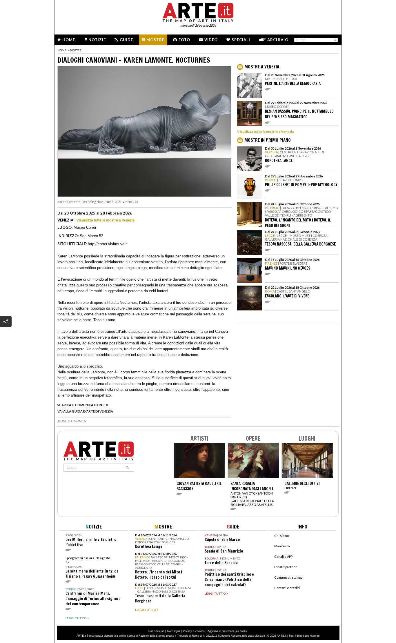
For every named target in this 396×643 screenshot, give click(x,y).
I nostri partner (285, 567)
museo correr (71, 421)
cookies (200, 631)
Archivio (277, 39)
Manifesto (282, 546)
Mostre (155, 39)
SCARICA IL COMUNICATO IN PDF (83, 405)
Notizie (97, 39)
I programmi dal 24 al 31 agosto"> (92, 567)
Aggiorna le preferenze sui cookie (228, 631)
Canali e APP (283, 556)
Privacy (187, 631)
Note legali (173, 631)
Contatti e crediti (287, 588)
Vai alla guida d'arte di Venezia (85, 411)
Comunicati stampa (288, 577)
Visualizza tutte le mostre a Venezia (106, 220)
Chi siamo (281, 535)
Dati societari (156, 631)
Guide (126, 39)
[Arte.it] (198, 11)
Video (211, 39)
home (61, 50)
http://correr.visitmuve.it (108, 244)
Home (68, 39)
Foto (184, 39)
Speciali (241, 39)
